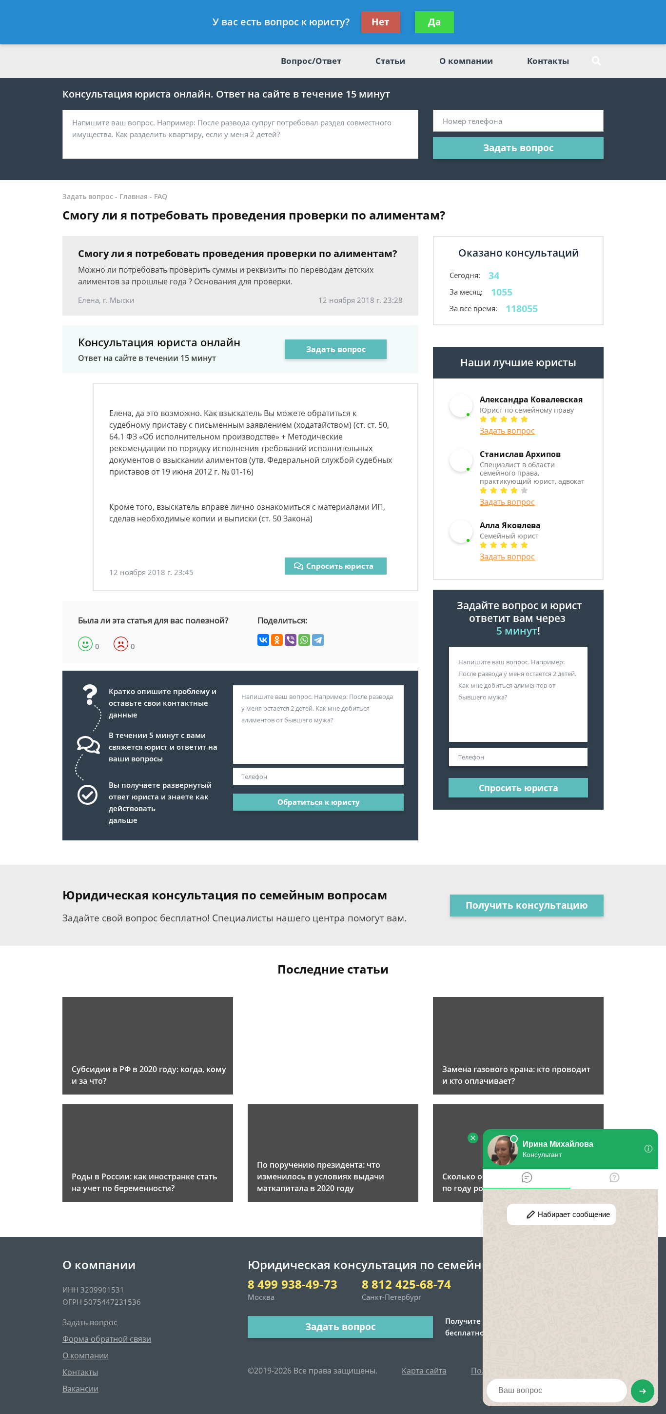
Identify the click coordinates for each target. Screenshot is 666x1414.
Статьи (390, 60)
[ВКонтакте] (263, 640)
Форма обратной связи (106, 1339)
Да (434, 22)
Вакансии (80, 1388)
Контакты (548, 60)
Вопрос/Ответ (311, 60)
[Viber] (290, 640)
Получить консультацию (527, 905)
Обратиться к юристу (318, 802)
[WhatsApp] (304, 640)
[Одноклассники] (277, 640)
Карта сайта (424, 1370)
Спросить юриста (339, 566)
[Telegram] (318, 640)
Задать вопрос (518, 147)
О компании (466, 60)
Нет (381, 22)
